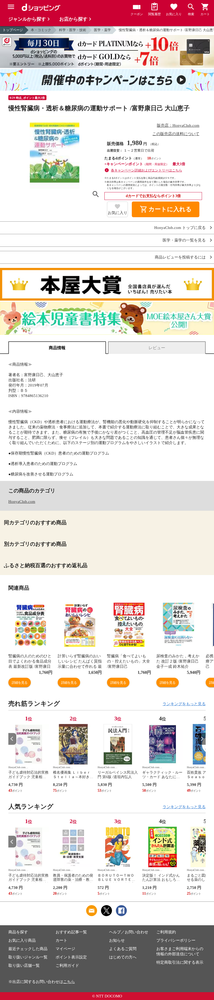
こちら (69, 982)
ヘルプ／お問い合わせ (128, 932)
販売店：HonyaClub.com (178, 125)
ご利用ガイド (67, 965)
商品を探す (18, 932)
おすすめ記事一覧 (71, 932)
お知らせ (117, 940)
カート (61, 940)
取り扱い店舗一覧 (24, 965)
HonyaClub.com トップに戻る (180, 228)
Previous (12, 739)
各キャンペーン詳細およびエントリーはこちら (146, 170)
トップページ (13, 30)
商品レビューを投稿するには (180, 257)
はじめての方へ (122, 957)
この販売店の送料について (175, 134)
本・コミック (41, 30)
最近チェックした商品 (27, 949)
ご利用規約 (166, 932)
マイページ (65, 949)
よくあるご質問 (122, 949)
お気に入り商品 (22, 940)
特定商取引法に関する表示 (179, 962)
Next (202, 739)
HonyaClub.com (21, 501)
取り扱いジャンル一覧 (27, 957)
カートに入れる (166, 209)
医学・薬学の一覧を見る (184, 240)
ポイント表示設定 (71, 957)
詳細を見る (19, 683)
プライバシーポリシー (175, 940)
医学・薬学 (102, 30)
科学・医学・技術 (72, 30)
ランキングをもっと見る (184, 704)
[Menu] (11, 7)
